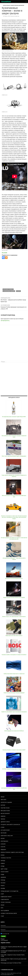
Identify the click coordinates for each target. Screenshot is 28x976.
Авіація (2, 796)
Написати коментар (15, 16)
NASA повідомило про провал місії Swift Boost (14, 730)
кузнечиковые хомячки (9, 291)
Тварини (16, 5)
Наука (4, 5)
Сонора (18, 291)
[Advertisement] (14, 274)
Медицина (3, 849)
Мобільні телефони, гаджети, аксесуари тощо (12, 852)
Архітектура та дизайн (6, 802)
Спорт (2, 893)
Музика (2, 855)
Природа (3, 880)
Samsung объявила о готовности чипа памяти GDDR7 (14, 749)
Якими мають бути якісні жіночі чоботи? (14, 635)
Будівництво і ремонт (6, 896)
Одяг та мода (4, 869)
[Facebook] (3, 257)
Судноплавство (5, 899)
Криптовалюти (4, 841)
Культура (3, 846)
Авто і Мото (3, 799)
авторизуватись (5, 320)
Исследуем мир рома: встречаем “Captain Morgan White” (14, 416)
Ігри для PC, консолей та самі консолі (10, 824)
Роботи (2, 885)
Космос (3, 838)
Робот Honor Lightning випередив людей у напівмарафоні (14, 456)
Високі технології (5, 813)
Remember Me (5, 933)
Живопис (3, 816)
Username (3, 925)
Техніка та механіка (6, 902)
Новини (3, 863)
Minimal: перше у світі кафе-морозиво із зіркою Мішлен (14, 616)
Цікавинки (21, 5)
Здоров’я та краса (5, 821)
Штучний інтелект (5, 830)
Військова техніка (5, 810)
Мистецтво (3, 832)
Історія (2, 827)
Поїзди (2, 874)
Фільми (2, 905)
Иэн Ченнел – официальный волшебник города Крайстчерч (13, 299)
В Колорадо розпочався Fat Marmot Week (11, 962)
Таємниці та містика (6, 857)
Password (3, 929)
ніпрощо (3, 860)
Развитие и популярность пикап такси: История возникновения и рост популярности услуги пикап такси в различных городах (14, 517)
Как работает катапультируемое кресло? (14, 578)
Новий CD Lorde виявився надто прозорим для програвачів (14, 711)
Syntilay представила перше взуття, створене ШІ (14, 673)
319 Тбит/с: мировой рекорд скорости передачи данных (14, 768)
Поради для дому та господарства (9, 891)
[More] (6, 257)
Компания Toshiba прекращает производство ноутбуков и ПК (14, 307)
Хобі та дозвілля (5, 910)
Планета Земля (10, 5)
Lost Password (4, 940)
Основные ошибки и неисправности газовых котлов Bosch (14, 654)
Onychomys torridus (8, 289)
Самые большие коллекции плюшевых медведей (14, 692)
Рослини (3, 882)
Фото (2, 907)
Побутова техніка (5, 807)
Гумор (2, 916)
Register (3, 938)
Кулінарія (3, 844)
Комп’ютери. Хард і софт (7, 835)
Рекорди (3, 888)
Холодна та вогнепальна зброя (9, 913)
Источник (4, 252)
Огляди (2, 866)
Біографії (3, 805)
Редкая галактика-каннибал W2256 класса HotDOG (14, 597)
